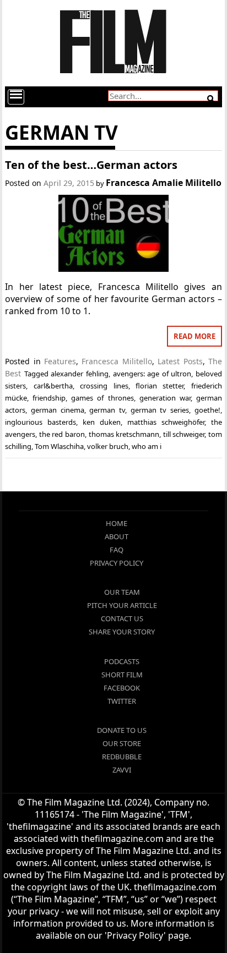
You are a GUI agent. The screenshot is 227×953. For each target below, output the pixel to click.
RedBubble (122, 757)
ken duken (102, 422)
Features (60, 361)
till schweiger (184, 434)
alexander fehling (80, 374)
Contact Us (122, 618)
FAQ (116, 550)
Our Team (122, 592)
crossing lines (104, 386)
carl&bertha (53, 386)
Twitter (121, 701)
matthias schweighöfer (165, 422)
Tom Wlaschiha (59, 446)
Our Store (121, 743)
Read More (194, 336)
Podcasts (121, 661)
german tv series (160, 410)
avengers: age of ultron (152, 374)
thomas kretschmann (124, 434)
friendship (49, 398)
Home (116, 523)
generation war (165, 398)
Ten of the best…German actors (91, 164)
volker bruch (107, 446)
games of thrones (102, 398)
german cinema (57, 410)
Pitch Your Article (122, 605)
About (116, 536)
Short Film (122, 675)
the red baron (62, 434)
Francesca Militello (117, 361)
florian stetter (159, 386)
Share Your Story (122, 632)
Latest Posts (180, 361)
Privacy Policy (116, 563)
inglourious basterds (40, 422)
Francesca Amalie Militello (163, 183)
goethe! (207, 410)
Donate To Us (122, 730)
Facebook (122, 688)
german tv (107, 410)
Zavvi (121, 770)
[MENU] (16, 97)
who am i (146, 446)
